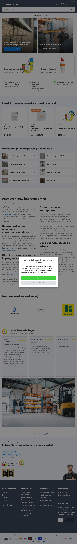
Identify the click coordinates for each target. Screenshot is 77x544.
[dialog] (38, 272)
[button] (38, 283)
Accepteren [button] (39, 278)
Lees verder (52, 272)
